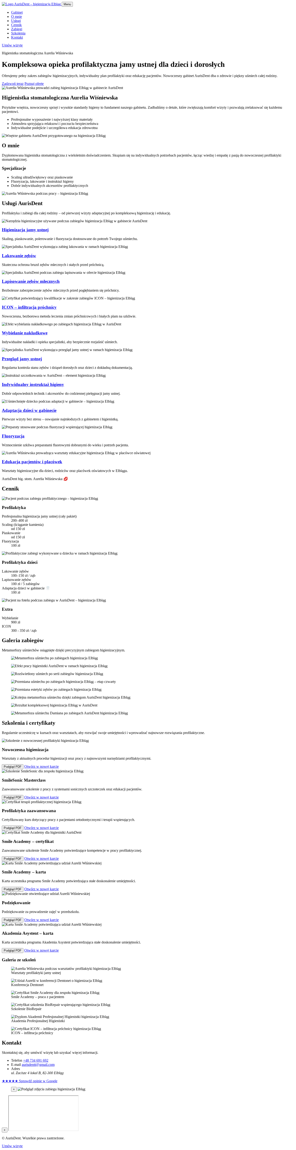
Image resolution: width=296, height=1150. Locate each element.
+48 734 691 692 (35, 1060)
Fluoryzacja (13, 436)
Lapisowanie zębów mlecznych (31, 281)
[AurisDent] (32, 4)
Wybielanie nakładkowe (24, 332)
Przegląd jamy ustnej (22, 358)
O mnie (16, 16)
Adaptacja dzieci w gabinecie (29, 410)
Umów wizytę (12, 45)
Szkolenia (18, 33)
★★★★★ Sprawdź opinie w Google (29, 1081)
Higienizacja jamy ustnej (25, 229)
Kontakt (17, 37)
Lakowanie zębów (19, 255)
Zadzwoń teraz (13, 84)
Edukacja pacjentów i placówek (32, 461)
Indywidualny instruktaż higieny (33, 384)
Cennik (16, 25)
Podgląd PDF (13, 766)
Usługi (16, 21)
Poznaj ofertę (34, 84)
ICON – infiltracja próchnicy (29, 307)
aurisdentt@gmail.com (38, 1065)
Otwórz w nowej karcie (41, 766)
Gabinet (17, 12)
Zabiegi (16, 29)
